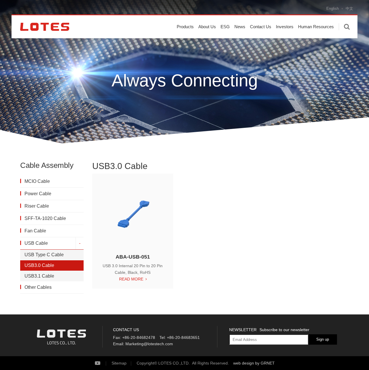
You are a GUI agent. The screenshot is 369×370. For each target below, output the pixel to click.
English (332, 8)
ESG (225, 26)
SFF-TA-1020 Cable (45, 218)
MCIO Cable (37, 181)
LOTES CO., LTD (45, 27)
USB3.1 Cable (39, 276)
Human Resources (316, 26)
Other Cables (38, 287)
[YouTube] (102, 363)
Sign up (322, 339)
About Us (207, 26)
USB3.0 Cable (39, 265)
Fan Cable (35, 230)
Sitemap (119, 363)
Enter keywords (347, 27)
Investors (284, 26)
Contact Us (260, 26)
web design (243, 363)
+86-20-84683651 (183, 337)
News (239, 26)
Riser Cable (37, 206)
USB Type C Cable (44, 254)
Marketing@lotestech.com (149, 343)
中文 (349, 8)
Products (185, 26)
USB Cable (36, 243)
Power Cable (38, 193)
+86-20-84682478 (138, 337)
